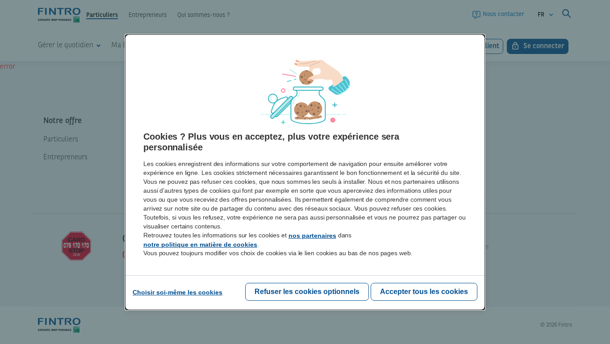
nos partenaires (312, 235)
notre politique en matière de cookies (200, 244)
